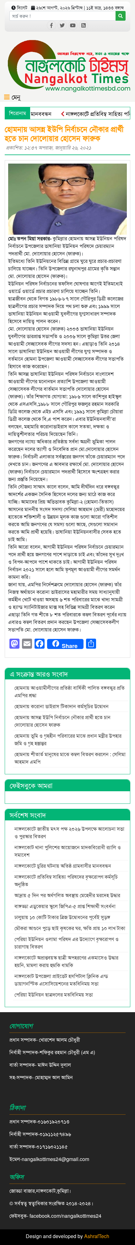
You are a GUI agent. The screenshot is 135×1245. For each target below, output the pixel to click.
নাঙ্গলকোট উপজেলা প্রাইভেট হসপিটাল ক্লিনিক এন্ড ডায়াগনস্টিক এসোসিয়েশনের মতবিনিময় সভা (61, 979)
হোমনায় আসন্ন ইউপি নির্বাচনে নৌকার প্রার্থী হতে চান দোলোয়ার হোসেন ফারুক (62, 721)
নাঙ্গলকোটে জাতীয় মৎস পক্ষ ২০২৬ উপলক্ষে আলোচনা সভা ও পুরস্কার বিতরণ (69, 832)
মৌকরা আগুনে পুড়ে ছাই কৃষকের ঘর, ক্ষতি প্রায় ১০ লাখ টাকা (69, 928)
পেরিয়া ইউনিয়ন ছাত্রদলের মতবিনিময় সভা (54, 994)
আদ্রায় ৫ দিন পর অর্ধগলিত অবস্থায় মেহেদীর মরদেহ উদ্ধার (67, 895)
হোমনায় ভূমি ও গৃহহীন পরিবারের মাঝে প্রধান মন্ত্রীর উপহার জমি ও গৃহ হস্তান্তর (68, 739)
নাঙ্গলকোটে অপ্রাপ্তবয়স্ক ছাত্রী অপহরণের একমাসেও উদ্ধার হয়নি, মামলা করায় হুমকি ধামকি (66, 961)
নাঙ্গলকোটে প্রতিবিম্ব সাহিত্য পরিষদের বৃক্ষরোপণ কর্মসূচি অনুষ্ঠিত (66, 880)
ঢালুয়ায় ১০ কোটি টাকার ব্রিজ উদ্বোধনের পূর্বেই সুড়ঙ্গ (62, 917)
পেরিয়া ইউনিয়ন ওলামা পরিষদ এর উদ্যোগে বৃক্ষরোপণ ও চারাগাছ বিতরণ (66, 942)
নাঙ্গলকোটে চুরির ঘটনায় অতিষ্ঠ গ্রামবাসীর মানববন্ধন (62, 865)
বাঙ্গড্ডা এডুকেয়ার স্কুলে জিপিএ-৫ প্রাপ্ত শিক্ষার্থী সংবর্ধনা (65, 906)
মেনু (15, 96)
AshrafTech (96, 1236)
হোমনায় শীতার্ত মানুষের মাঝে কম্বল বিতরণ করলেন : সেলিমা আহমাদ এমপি (70, 758)
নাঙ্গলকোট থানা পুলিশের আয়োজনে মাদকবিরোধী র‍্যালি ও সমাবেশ (67, 851)
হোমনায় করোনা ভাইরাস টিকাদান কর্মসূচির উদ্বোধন (61, 706)
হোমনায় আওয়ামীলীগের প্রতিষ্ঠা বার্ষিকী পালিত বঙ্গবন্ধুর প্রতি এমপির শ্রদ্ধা (69, 691)
